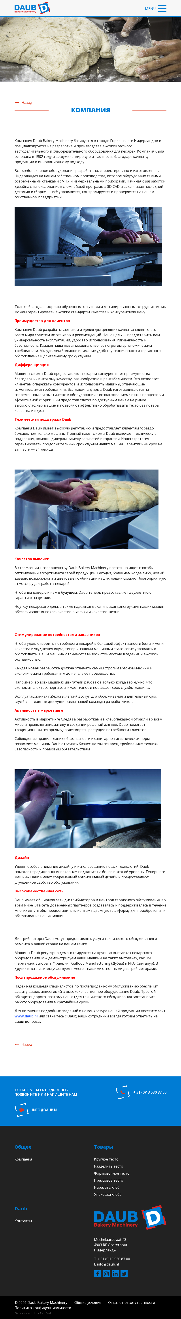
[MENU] (162, 8)
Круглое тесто (106, 1159)
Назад (27, 102)
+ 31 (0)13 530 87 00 (149, 1092)
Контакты (23, 1220)
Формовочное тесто (112, 1173)
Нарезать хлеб (106, 1187)
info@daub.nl (45, 1110)
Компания (23, 1159)
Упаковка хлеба (107, 1194)
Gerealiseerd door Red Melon (34, 1313)
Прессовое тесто (108, 1180)
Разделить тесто (108, 1166)
